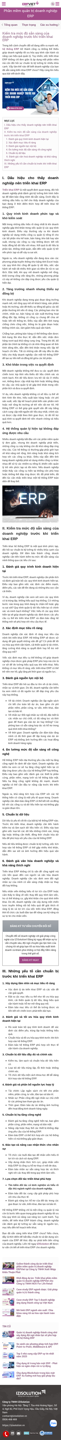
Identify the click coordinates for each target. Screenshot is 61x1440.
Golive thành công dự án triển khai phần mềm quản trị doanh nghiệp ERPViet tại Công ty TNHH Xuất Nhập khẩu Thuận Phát (29, 1268)
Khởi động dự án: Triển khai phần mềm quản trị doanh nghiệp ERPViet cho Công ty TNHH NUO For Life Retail (36, 1280)
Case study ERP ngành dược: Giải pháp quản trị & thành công (37, 1291)
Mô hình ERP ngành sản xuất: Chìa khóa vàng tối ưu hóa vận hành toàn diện (35, 1313)
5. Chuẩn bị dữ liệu (14, 153)
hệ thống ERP (10, 49)
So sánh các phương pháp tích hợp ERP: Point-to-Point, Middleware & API (37, 1345)
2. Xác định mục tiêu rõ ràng (21, 142)
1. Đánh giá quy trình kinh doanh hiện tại (27, 138)
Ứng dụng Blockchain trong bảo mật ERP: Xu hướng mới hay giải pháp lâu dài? (35, 1375)
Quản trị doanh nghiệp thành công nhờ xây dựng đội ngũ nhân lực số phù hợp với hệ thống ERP (36, 1335)
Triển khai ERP (11, 190)
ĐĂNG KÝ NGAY (30, 960)
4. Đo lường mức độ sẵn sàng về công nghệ (29, 149)
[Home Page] (30, 3)
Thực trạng (29, 24)
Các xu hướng (49, 24)
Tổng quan (10, 24)
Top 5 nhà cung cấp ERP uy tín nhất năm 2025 (35, 1355)
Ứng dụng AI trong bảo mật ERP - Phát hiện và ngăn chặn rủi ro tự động (36, 1364)
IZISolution (43, 1244)
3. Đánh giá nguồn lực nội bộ (20, 146)
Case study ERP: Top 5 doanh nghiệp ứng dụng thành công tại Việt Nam (35, 1301)
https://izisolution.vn (13, 1425)
